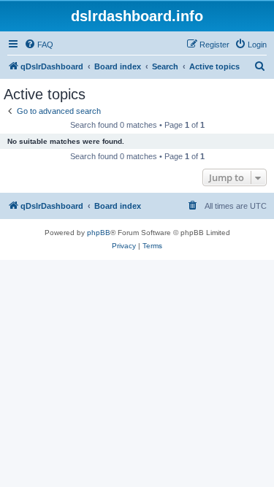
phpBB (98, 233)
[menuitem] (38, 44)
